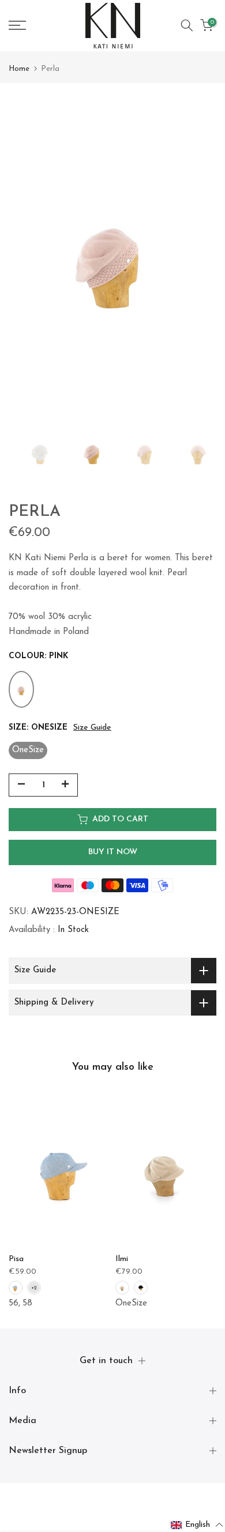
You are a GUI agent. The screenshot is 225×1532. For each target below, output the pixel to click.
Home (19, 69)
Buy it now (112, 852)
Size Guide (92, 727)
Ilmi (121, 1259)
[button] (197, 1525)
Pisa (16, 1259)
